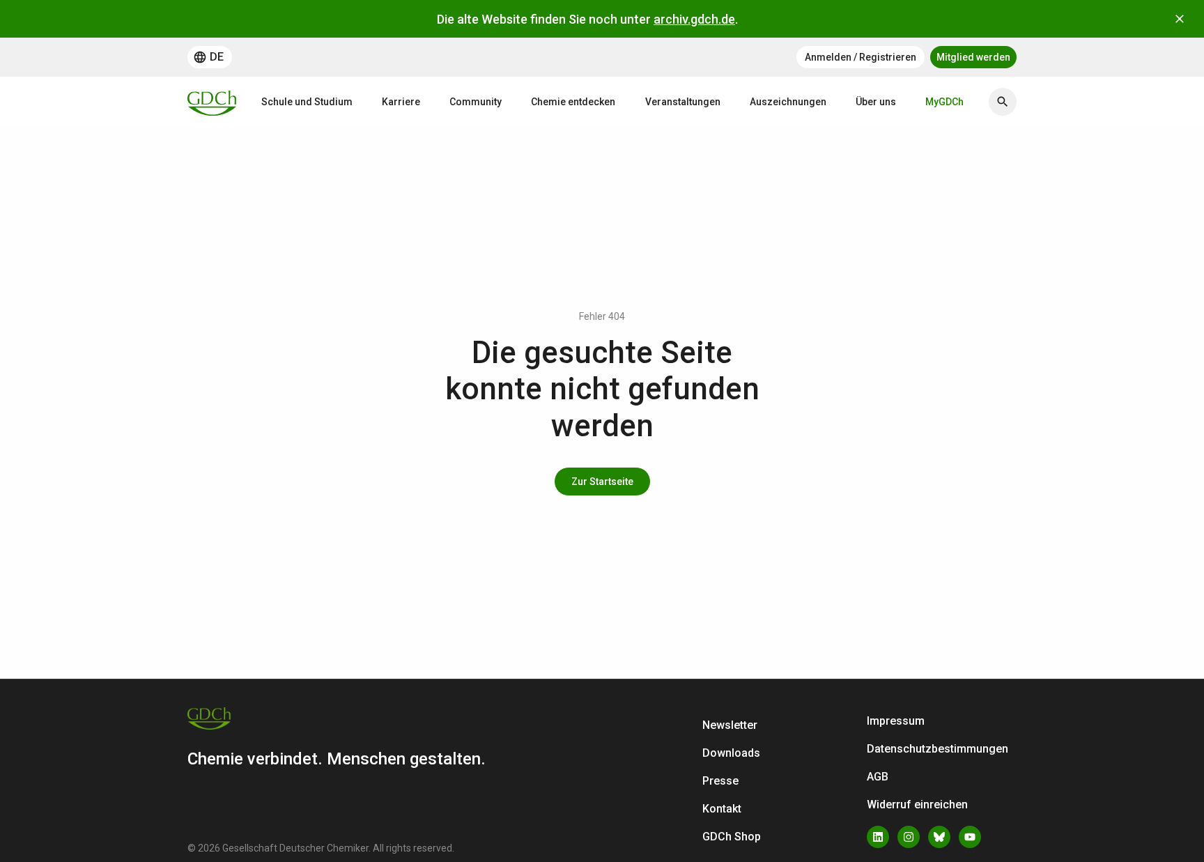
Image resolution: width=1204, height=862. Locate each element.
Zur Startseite (602, 481)
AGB (877, 776)
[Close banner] (1179, 18)
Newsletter (729, 725)
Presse (720, 780)
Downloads (731, 753)
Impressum (896, 721)
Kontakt (721, 808)
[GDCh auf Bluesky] (939, 837)
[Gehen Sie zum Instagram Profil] (908, 837)
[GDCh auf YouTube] (970, 837)
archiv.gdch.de (694, 19)
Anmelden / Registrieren (860, 57)
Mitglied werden (973, 57)
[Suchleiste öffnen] (1003, 102)
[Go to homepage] (211, 102)
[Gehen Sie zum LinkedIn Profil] (878, 837)
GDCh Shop (731, 836)
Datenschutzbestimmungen (937, 748)
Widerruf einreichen (917, 804)
